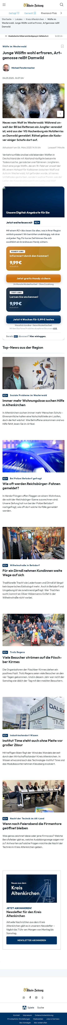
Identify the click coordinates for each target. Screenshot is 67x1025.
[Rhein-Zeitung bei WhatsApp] (23, 997)
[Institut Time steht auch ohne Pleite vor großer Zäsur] (33, 712)
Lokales (18, 19)
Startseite (7, 19)
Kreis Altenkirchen (35, 19)
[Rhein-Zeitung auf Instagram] (36, 997)
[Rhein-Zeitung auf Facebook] (30, 997)
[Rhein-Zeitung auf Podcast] (42, 997)
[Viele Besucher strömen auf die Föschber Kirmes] (33, 629)
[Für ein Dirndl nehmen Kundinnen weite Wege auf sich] (33, 542)
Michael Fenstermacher (23, 67)
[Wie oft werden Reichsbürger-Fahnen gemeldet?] (33, 456)
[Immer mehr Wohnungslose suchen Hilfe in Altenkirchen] (33, 372)
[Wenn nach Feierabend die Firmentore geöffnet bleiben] (33, 796)
